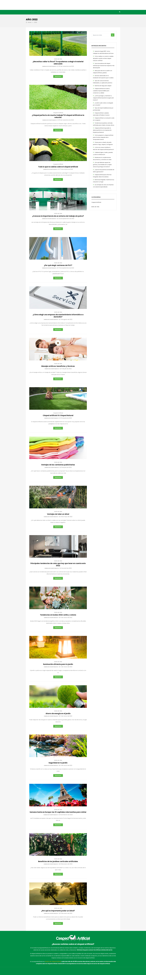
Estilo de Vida (54, 12)
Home (29, 22)
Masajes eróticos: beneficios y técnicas (58, 366)
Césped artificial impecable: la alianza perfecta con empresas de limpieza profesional (102, 130)
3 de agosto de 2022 (66, 319)
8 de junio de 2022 (66, 467)
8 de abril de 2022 (66, 568)
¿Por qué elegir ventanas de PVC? (58, 265)
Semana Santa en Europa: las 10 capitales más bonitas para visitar (58, 812)
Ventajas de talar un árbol (58, 514)
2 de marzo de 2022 (66, 765)
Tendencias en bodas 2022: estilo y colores (58, 615)
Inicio (32, 12)
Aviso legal (86, 971)
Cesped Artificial (42, 12)
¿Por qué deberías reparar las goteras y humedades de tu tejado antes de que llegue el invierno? (102, 165)
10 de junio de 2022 (66, 418)
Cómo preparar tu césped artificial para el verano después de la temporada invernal (103, 137)
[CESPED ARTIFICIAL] (41, 5)
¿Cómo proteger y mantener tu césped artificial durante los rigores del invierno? (103, 98)
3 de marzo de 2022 (66, 716)
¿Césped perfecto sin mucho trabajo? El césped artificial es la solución (58, 116)
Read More (58, 76)
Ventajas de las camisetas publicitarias (58, 465)
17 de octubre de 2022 (66, 169)
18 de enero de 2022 (66, 913)
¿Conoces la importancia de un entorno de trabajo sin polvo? (58, 216)
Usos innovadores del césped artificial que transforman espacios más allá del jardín (103, 65)
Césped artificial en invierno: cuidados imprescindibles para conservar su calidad (101, 91)
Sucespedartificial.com (51, 971)
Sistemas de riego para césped (103, 85)
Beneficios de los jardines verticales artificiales (58, 861)
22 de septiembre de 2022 (66, 218)
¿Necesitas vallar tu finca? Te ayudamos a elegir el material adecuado (58, 62)
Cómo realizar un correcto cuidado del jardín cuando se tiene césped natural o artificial (103, 58)
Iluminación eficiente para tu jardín (58, 664)
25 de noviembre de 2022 (66, 66)
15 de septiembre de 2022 (66, 268)
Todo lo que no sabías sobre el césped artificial (58, 167)
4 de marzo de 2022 (66, 667)
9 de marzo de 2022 (66, 617)
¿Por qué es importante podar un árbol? (58, 911)
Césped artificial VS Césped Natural (58, 415)
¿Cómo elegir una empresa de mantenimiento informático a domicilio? (58, 315)
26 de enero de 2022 (66, 864)
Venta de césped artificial (69, 12)
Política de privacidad (95, 971)
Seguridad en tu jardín (58, 763)
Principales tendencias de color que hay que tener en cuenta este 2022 (58, 564)
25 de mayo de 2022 (66, 517)
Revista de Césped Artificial (53, 961)
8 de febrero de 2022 (66, 815)
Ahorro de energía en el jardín (58, 713)
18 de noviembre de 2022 (66, 120)
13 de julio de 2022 (66, 369)
